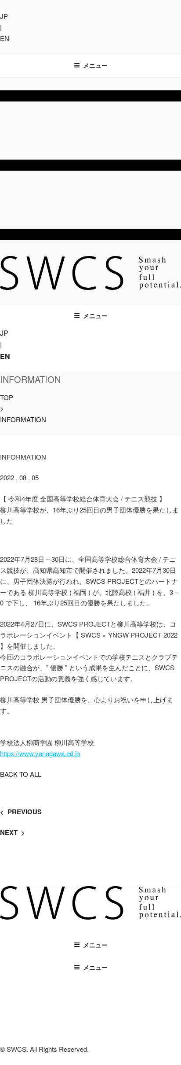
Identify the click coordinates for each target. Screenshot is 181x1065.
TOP (6, 397)
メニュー (95, 65)
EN (4, 38)
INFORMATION (23, 419)
